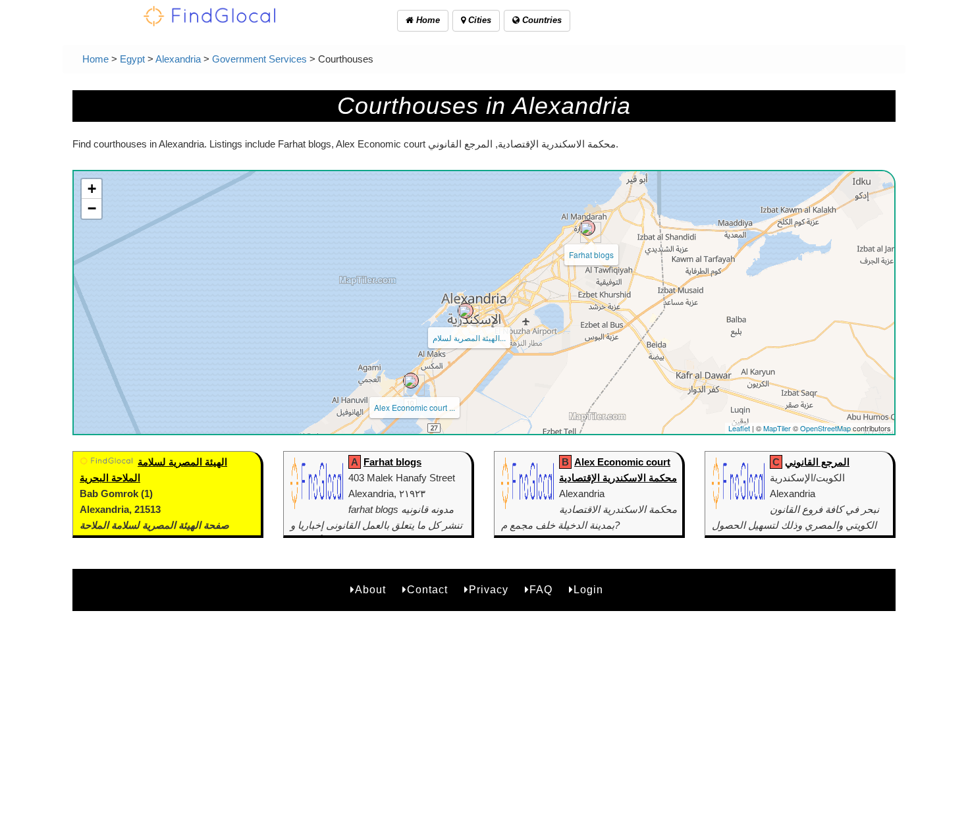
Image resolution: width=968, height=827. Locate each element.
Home (427, 20)
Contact (427, 589)
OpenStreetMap (825, 428)
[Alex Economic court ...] (411, 380)
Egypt (132, 59)
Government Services (259, 59)
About (370, 589)
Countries (541, 20)
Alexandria (178, 59)
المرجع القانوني (817, 461)
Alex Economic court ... (414, 407)
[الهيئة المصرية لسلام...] (465, 311)
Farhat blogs (591, 254)
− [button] (92, 208)
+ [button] (92, 188)
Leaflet (739, 428)
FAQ (540, 589)
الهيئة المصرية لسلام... (469, 337)
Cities (478, 20)
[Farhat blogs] (587, 228)
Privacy (488, 589)
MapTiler (777, 428)
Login (588, 589)
